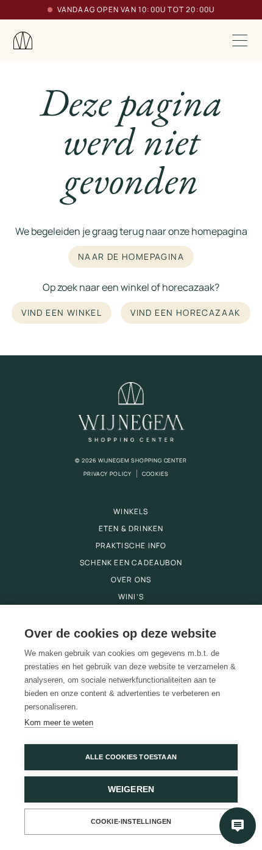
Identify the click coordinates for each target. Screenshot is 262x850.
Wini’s (131, 596)
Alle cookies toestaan (131, 757)
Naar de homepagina (131, 256)
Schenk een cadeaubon (131, 562)
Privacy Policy (107, 474)
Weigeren (131, 789)
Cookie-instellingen (131, 821)
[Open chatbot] (237, 825)
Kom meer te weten (58, 722)
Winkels (130, 511)
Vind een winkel (61, 312)
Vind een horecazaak (185, 312)
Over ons (131, 579)
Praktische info (131, 545)
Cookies (155, 474)
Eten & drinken (131, 528)
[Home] (23, 40)
